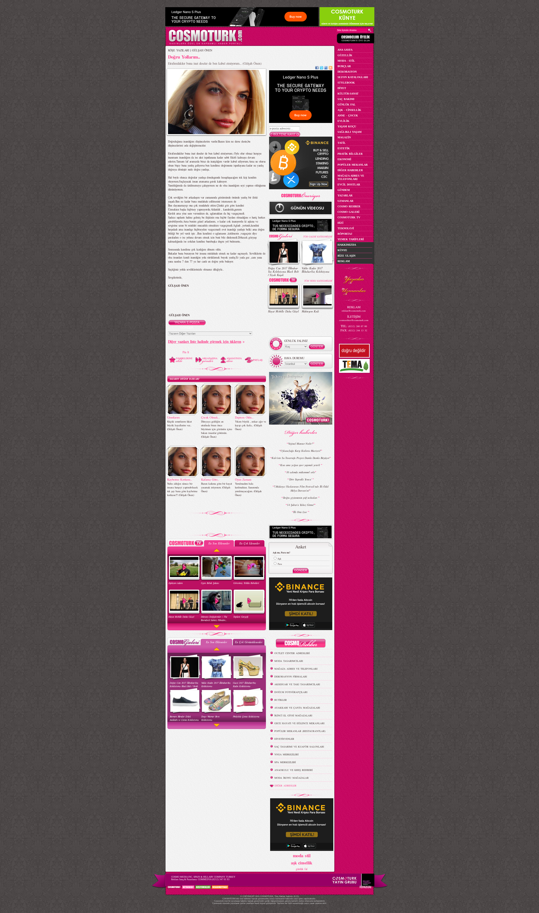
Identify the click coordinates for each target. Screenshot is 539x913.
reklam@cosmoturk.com (354, 310)
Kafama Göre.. (210, 479)
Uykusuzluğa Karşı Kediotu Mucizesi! (300, 451)
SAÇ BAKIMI (346, 99)
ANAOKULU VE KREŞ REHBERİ (293, 770)
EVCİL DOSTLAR (349, 184)
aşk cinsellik (301, 863)
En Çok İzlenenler (249, 543)
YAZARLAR (345, 195)
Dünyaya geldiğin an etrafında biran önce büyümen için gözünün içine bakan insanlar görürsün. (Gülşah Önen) (216, 429)
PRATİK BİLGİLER (350, 153)
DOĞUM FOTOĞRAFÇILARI (290, 692)
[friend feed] (326, 68)
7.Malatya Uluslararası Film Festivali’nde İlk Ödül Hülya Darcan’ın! (301, 488)
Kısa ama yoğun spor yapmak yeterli (300, 465)
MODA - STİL (346, 60)
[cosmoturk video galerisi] (284, 280)
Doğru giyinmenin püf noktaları (300, 498)
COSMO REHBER (349, 206)
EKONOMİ (344, 159)
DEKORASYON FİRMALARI (290, 676)
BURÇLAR (344, 66)
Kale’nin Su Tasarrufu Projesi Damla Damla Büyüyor (301, 458)
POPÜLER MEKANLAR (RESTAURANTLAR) (300, 731)
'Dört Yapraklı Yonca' (300, 479)
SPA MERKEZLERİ (285, 762)
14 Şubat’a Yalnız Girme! (300, 505)
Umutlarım (173, 417)
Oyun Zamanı (243, 479)
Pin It (186, 352)
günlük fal (301, 869)
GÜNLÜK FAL (347, 104)
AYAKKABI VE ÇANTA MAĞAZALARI (297, 707)
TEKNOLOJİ (346, 228)
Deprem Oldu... (244, 417)
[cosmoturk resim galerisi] (284, 235)
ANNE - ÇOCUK (348, 115)
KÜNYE (342, 250)
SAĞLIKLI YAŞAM (350, 131)
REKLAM (344, 261)
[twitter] (321, 68)
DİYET (342, 88)
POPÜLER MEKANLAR (353, 164)
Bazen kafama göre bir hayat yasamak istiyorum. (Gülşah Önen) (216, 487)
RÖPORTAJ (345, 233)
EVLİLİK (343, 121)
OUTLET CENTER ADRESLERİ (292, 653)
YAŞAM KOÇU (347, 126)
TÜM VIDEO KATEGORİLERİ (318, 280)
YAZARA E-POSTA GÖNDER (186, 323)
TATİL (342, 142)
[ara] (369, 30)
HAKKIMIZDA (347, 244)
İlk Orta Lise (300, 512)
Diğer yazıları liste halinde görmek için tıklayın (204, 341)
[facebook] (317, 68)
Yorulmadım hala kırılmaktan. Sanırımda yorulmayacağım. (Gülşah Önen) (248, 489)
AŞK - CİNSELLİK (349, 110)
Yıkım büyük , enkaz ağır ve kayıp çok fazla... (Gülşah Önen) (250, 425)
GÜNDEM (344, 190)
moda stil (301, 855)
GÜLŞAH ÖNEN (202, 50)
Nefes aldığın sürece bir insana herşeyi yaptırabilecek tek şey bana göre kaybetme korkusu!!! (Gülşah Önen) (182, 489)
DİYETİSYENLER (284, 738)
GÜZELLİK (345, 55)
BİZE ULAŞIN (346, 255)
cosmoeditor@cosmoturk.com (353, 320)
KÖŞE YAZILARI (178, 50)
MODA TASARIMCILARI (288, 660)
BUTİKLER (280, 699)
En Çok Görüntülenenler (248, 642)
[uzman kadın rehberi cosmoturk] (300, 643)
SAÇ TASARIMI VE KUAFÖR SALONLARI (299, 746)
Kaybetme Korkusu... (179, 479)
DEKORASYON (347, 71)
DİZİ (340, 222)
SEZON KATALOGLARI (353, 77)
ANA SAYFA (345, 49)
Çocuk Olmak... (210, 417)
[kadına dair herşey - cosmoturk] (205, 44)
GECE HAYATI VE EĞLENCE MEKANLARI (299, 723)
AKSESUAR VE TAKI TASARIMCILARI (297, 684)
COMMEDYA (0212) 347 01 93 (213, 879)
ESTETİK (344, 148)
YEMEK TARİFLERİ (351, 239)
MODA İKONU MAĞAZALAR (291, 777)
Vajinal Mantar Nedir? (300, 443)
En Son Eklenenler (218, 543)
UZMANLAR (345, 201)
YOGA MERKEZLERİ (286, 754)
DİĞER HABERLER (350, 170)
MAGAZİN (344, 137)
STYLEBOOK (346, 82)
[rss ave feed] (330, 68)
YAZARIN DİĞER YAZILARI (184, 379)
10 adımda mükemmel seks (300, 472)
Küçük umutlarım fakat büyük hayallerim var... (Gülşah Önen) (179, 425)
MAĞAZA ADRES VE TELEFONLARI (296, 668)
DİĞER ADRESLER (285, 785)
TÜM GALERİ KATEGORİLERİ (317, 236)
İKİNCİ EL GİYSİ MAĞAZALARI (293, 715)
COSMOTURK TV (349, 217)
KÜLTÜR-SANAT (348, 93)
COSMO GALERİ (348, 211)
